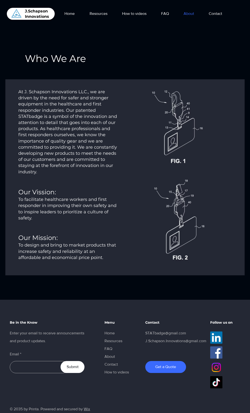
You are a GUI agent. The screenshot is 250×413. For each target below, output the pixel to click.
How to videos (116, 372)
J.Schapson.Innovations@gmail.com (175, 341)
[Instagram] (216, 367)
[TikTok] (216, 382)
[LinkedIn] (216, 337)
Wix (87, 409)
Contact (111, 364)
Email (14, 354)
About (109, 356)
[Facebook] (216, 352)
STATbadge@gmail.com (165, 333)
